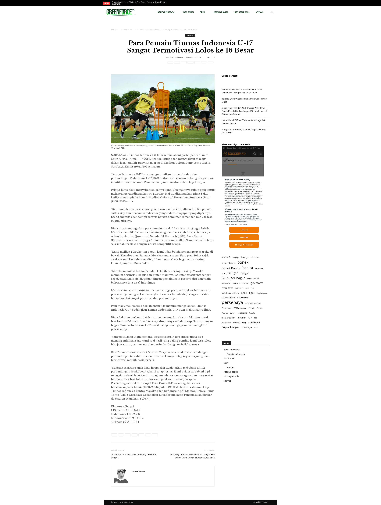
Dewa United (253, 278)
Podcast (231, 367)
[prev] (180, 3)
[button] (272, 12)
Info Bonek (229, 358)
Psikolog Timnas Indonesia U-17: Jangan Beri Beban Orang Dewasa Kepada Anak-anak (193, 456)
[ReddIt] (190, 64)
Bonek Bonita (231, 268)
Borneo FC (259, 268)
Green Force (177, 57)
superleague (254, 322)
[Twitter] (270, 3)
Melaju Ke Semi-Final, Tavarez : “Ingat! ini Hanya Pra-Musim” (244, 131)
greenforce (256, 283)
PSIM (250, 318)
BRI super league (233, 277)
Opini (226, 362)
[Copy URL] (211, 64)
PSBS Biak (241, 318)
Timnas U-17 (127, 29)
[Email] (197, 64)
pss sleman (226, 322)
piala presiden (228, 317)
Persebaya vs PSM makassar (234, 308)
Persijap (225, 313)
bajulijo (244, 257)
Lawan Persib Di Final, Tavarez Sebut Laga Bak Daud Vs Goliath (243, 122)
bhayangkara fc (228, 263)
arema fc (226, 257)
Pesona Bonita (231, 371)
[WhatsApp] (184, 64)
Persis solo (242, 312)
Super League (230, 327)
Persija (259, 307)
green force (227, 287)
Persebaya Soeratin (236, 354)
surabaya (246, 327)
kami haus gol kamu (230, 293)
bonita (247, 267)
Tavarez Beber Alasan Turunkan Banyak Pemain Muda (244, 100)
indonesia (239, 288)
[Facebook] (260, 3)
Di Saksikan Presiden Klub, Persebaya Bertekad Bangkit (133, 456)
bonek (243, 262)
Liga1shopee (262, 293)
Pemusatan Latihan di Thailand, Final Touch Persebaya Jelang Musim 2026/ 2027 (139, 3)
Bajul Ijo (236, 257)
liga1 (251, 292)
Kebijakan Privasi (260, 502)
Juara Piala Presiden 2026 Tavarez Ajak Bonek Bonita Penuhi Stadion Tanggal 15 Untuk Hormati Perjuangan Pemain (244, 111)
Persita (252, 313)
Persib (251, 308)
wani (256, 327)
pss (255, 317)
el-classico (226, 283)
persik (232, 313)
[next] (185, 3)
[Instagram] (265, 3)
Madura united (228, 297)
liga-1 (244, 292)
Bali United (254, 257)
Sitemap (227, 380)
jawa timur (250, 288)
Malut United (242, 297)
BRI (223, 273)
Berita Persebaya (232, 349)
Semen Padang (239, 322)
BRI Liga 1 (233, 273)
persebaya (232, 302)
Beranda (114, 29)
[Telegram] (204, 64)
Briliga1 (245, 273)
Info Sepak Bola (231, 376)
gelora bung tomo (240, 283)
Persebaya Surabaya (253, 303)
